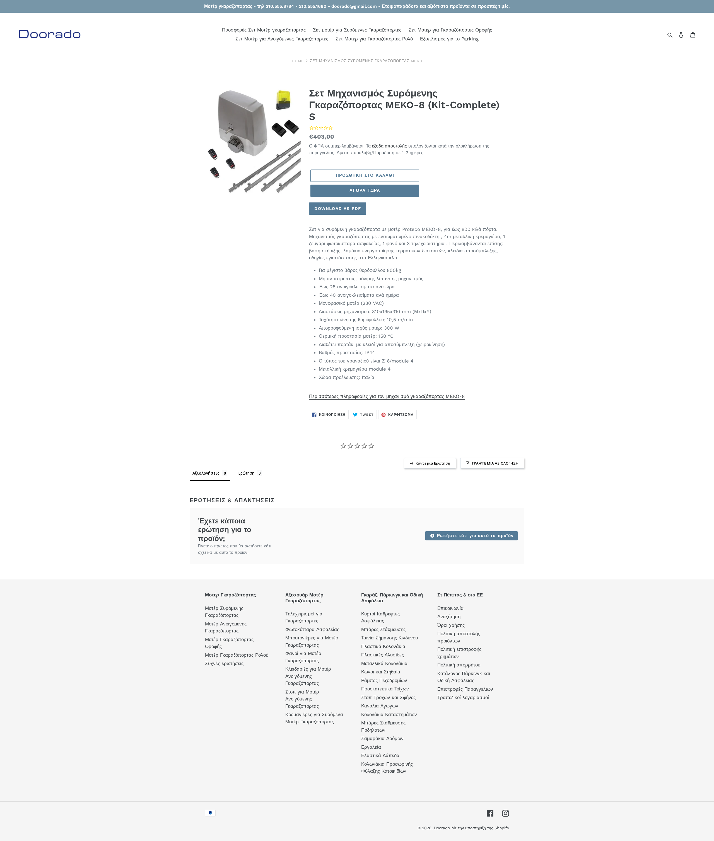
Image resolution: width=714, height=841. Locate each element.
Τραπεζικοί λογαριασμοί (463, 697)
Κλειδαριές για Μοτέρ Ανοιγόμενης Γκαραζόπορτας (308, 676)
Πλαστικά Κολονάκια (383, 646)
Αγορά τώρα (364, 190)
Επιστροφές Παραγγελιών (465, 689)
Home (298, 61)
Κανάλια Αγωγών (379, 706)
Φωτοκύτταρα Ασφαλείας (312, 629)
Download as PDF (337, 208)
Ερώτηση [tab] (246, 473)
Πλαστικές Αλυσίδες (382, 655)
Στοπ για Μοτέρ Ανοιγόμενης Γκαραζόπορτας (302, 699)
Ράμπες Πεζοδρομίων (384, 680)
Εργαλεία (371, 747)
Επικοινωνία (450, 608)
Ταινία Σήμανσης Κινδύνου (389, 638)
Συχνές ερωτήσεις (224, 663)
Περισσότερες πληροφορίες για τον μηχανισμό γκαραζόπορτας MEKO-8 (387, 396)
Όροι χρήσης (451, 625)
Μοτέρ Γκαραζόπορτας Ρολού (236, 655)
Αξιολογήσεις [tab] (205, 473)
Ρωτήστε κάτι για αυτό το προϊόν (474, 535)
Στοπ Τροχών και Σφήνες (388, 697)
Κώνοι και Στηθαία (380, 672)
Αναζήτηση (448, 616)
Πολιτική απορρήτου (458, 665)
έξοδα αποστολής (389, 146)
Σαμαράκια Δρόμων (382, 738)
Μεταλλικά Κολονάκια (384, 663)
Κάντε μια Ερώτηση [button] (433, 463)
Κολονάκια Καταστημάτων (389, 714)
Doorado (442, 828)
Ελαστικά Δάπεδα (380, 755)
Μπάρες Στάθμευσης (383, 629)
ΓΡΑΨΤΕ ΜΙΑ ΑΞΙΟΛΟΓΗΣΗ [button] (495, 463)
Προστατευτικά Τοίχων (385, 689)
